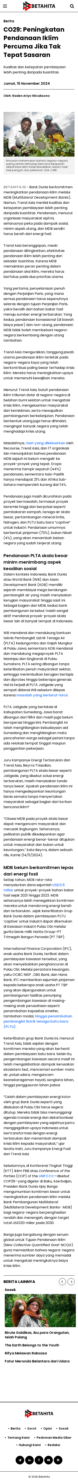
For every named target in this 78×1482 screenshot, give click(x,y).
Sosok (63, 1428)
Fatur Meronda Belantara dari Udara (35, 1361)
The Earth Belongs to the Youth (30, 1345)
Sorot (31, 1428)
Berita (15, 1428)
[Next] (71, 1281)
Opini (47, 1428)
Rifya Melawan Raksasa (24, 1353)
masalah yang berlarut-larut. (42, 695)
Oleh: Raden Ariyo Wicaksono (26, 96)
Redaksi (54, 1445)
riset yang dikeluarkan (45, 443)
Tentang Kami (18, 1438)
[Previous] (62, 1281)
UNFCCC (46, 1176)
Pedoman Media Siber (54, 1438)
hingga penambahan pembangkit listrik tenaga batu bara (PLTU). (37, 1021)
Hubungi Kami (30, 1445)
